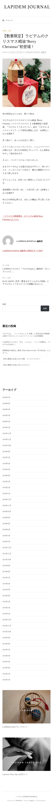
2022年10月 (6, 631)
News (4, 31)
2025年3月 (6, 481)
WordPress (19, 800)
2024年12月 (6, 499)
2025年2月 (6, 487)
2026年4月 (6, 409)
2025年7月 (6, 457)
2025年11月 (6, 439)
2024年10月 (6, 511)
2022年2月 (6, 679)
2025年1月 (6, 493)
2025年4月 (6, 475)
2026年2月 (6, 421)
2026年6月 (6, 403)
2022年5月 (6, 661)
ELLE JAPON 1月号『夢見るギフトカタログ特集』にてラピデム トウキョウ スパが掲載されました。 (25, 282)
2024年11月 (6, 505)
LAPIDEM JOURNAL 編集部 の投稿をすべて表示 (22, 250)
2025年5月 (6, 469)
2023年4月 (6, 595)
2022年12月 (6, 619)
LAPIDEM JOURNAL (29, 796)
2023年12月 (6, 547)
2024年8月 (6, 523)
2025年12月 (6, 433)
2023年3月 (6, 601)
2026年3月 (6, 415)
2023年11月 (6, 553)
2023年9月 (6, 565)
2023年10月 (6, 559)
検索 (4, 304)
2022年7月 (6, 649)
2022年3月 (6, 674)
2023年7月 (6, 577)
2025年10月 (6, 445)
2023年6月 (6, 583)
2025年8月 (6, 451)
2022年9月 (6, 637)
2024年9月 (6, 517)
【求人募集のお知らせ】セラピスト (16, 365)
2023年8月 (6, 571)
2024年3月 (6, 535)
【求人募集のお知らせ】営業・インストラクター (21, 359)
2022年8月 (6, 643)
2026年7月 (6, 397)
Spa (9, 31)
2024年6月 (6, 529)
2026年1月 (6, 427)
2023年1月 (6, 613)
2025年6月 (6, 463)
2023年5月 (6, 589)
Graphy (31, 800)
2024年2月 (6, 541)
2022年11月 (6, 625)
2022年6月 (6, 655)
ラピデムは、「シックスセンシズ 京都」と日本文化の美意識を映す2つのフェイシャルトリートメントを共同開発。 (26, 334)
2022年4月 (6, 667)
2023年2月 (6, 607)
